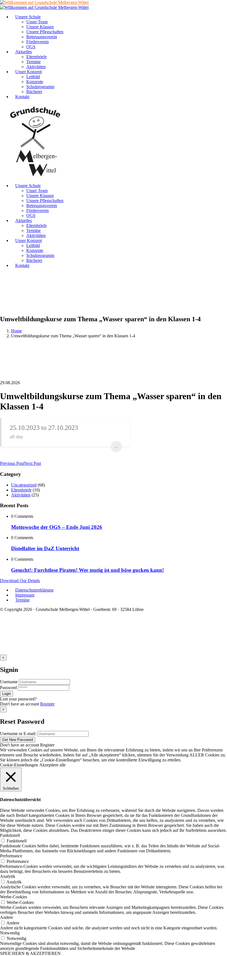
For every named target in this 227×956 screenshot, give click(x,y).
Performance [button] (11, 855)
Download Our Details (20, 580)
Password (8, 687)
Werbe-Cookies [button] (13, 896)
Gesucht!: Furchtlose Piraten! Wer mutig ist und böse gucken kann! (87, 570)
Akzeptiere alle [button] (52, 765)
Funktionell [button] (10, 835)
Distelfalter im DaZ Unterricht (45, 548)
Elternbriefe (21, 490)
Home (16, 330)
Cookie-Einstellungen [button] (19, 765)
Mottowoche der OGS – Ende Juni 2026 (56, 527)
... (116, 446)
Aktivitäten (20, 495)
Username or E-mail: (18, 733)
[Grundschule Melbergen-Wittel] (35, 176)
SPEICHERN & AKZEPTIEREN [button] (30, 953)
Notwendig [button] (10, 932)
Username (9, 681)
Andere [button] (6, 917)
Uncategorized (24, 485)
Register (47, 704)
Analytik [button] (7, 876)
